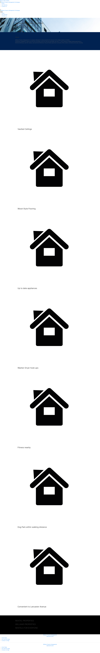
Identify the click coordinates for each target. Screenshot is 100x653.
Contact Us (4, 6)
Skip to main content (4, 0)
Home (3, 3)
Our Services (4, 5)
